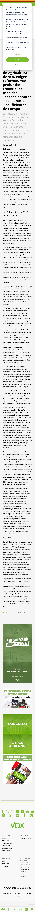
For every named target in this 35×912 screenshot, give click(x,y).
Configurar (17, 54)
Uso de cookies (7, 893)
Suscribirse (6, 866)
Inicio (4, 838)
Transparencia (7, 843)
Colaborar (5, 863)
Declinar (17, 65)
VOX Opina (6, 850)
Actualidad (6, 845)
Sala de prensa (7, 848)
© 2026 (17, 888)
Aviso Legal (28, 893)
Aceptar (17, 60)
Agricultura (20, 612)
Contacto (23, 876)
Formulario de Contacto (24, 870)
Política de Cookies (17, 34)
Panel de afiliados (26, 838)
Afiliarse (5, 861)
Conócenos (6, 840)
